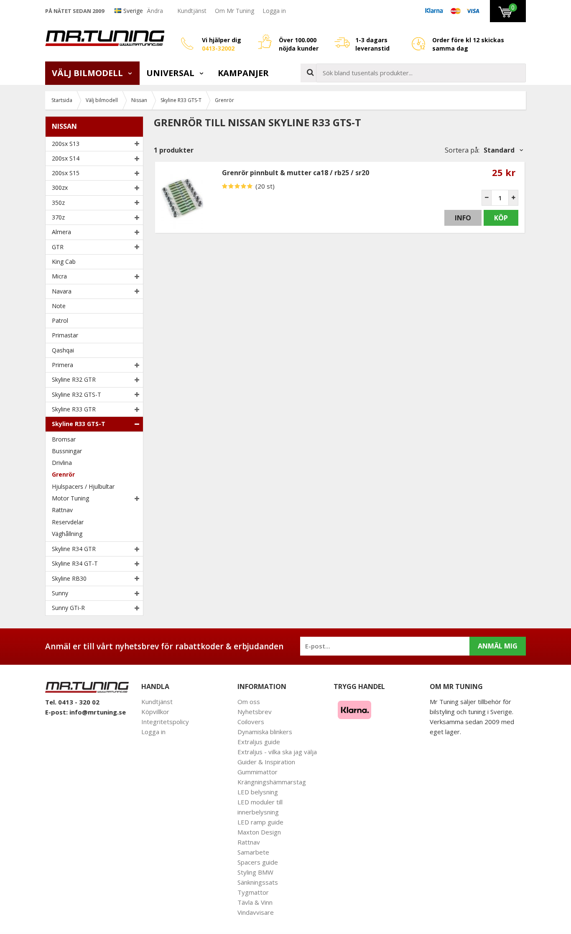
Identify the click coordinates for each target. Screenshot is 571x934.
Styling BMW (255, 872)
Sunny (60, 593)
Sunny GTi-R (68, 608)
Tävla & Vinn (255, 902)
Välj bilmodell (88, 73)
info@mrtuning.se (97, 712)
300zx (60, 187)
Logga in (274, 11)
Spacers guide (257, 862)
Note (59, 306)
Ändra (155, 11)
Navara (61, 291)
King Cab (64, 261)
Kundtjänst (191, 11)
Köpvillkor (155, 711)
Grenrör (63, 474)
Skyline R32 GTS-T (76, 394)
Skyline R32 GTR (74, 379)
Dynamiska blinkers (264, 731)
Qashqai (63, 350)
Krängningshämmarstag (271, 782)
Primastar (65, 335)
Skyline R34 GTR (74, 549)
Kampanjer (243, 73)
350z (58, 203)
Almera (61, 232)
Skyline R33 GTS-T (78, 424)
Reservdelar (68, 522)
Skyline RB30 (69, 578)
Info (463, 217)
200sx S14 (65, 158)
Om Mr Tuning (234, 11)
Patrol (60, 320)
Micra (59, 276)
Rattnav (62, 510)
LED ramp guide (260, 822)
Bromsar (64, 439)
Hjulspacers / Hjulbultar (83, 486)
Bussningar (67, 451)
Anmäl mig (497, 646)
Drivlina (62, 463)
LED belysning (257, 792)
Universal (171, 73)
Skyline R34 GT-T (75, 563)
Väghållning (67, 534)
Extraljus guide (258, 742)
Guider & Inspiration (266, 762)
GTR (58, 247)
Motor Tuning (70, 498)
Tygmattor (253, 892)
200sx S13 (65, 144)
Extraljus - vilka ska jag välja (277, 752)
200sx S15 (65, 173)
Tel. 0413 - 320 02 (72, 702)
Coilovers (250, 721)
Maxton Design (259, 832)
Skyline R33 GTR (74, 409)
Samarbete (253, 852)
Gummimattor (257, 772)
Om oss (248, 701)
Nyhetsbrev (254, 711)
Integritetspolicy (165, 721)
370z (58, 217)
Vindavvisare (255, 912)
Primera (62, 365)
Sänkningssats (257, 882)
